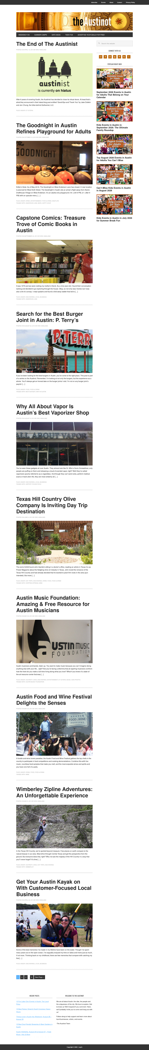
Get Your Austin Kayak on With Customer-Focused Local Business (53, 888)
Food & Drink (46, 201)
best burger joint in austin (36, 391)
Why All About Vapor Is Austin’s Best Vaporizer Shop (52, 409)
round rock (36, 484)
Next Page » (39, 977)
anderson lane (31, 203)
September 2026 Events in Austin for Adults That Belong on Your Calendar (114, 94)
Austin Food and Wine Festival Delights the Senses (54, 699)
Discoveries (30, 297)
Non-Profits (75, 680)
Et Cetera (29, 110)
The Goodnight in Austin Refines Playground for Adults (53, 128)
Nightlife (55, 201)
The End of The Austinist (47, 43)
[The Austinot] (74, 21)
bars (39, 203)
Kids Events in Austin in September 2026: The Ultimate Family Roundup (112, 127)
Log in (80, 1047)
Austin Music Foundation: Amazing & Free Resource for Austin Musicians (53, 604)
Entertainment (36, 201)
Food (27, 389)
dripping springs (32, 583)
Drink (28, 201)
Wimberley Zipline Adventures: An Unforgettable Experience (54, 792)
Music (69, 680)
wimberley (30, 867)
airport (29, 484)
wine (40, 583)
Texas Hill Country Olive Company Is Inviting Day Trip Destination (51, 505)
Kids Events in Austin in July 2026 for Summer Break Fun (114, 219)
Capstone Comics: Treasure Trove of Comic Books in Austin (51, 224)
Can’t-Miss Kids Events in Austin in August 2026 (114, 189)
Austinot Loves (31, 680)
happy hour (46, 203)
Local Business (41, 297)
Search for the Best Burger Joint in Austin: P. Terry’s (49, 317)
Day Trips (29, 581)
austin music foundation (35, 682)
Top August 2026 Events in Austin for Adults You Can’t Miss (114, 159)
